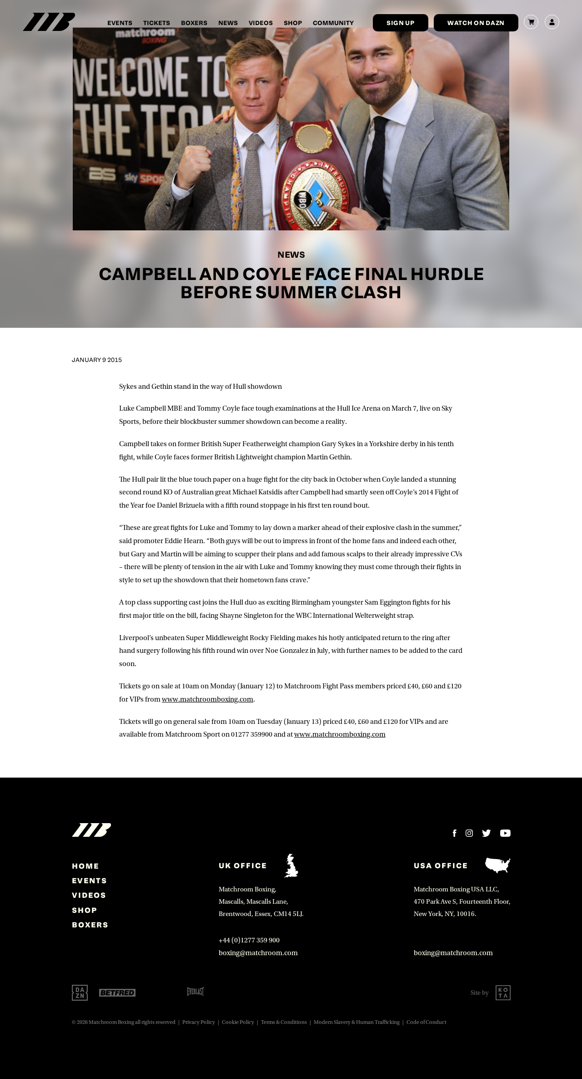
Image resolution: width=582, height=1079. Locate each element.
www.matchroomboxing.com (207, 699)
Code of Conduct (426, 1022)
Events (119, 22)
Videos (261, 22)
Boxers (194, 22)
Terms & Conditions (284, 1022)
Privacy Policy (198, 1022)
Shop (293, 22)
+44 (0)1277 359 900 (249, 940)
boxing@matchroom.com (258, 953)
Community (333, 22)
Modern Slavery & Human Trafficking (357, 1022)
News (228, 22)
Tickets (156, 22)
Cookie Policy (238, 1022)
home (85, 865)
